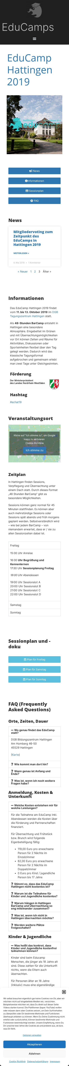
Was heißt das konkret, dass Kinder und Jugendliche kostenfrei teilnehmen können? (34, 948)
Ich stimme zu (34, 450)
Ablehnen (34, 1053)
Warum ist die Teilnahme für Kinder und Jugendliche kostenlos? (34, 895)
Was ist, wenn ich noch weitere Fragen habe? (33, 782)
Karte (15, 754)
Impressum (55, 1061)
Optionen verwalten (32, 1035)
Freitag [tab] (14, 545)
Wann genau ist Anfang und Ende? (30, 772)
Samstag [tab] (15, 605)
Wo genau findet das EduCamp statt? (33, 731)
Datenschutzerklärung (37, 1061)
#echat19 (16, 402)
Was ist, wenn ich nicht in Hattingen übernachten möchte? (32, 917)
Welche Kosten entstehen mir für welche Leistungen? (34, 807)
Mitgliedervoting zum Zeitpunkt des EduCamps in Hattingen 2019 (33, 238)
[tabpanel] (34, 575)
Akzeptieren (34, 1044)
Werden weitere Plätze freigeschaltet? (27, 926)
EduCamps (28, 27)
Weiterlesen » (21, 253)
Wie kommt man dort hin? (31, 764)
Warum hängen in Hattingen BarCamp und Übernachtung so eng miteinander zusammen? (31, 905)
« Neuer (23, 271)
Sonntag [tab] (15, 612)
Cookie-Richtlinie (17, 1061)
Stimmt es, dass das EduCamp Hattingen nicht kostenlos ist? (32, 885)
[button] (64, 992)
